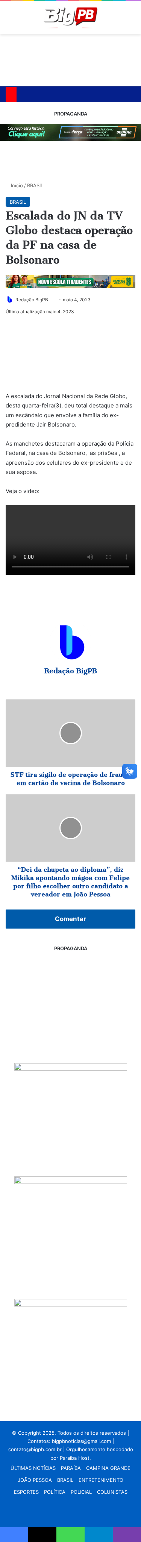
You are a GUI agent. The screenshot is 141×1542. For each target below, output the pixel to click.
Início (16, 185)
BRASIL (35, 185)
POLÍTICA (54, 1492)
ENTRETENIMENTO (101, 1480)
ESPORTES (26, 1492)
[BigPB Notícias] (70, 17)
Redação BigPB (31, 299)
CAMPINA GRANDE (108, 1468)
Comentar (70, 919)
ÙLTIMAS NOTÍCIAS (33, 1468)
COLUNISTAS (112, 1492)
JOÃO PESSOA (35, 1480)
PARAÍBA (71, 1468)
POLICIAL (81, 1492)
